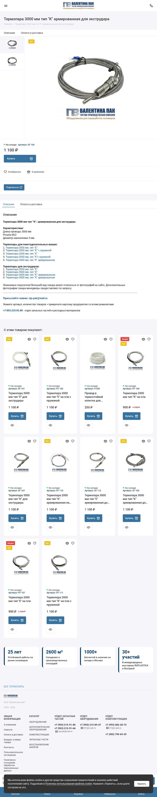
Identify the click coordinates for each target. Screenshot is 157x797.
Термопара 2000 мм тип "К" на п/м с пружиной (59, 601)
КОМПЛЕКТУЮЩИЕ (39, 734)
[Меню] (5, 5)
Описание (9, 32)
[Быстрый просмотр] (12, 425)
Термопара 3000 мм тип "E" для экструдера (19, 397)
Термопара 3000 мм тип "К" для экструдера (19, 499)
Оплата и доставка (32, 32)
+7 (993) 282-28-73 (115, 724)
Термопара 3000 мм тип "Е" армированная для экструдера (97, 499)
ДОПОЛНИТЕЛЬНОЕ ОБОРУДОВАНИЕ (39, 728)
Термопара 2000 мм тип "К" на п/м (134, 395)
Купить (15, 416)
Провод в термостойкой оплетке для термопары (94, 397)
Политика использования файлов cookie (68, 783)
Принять (141, 784)
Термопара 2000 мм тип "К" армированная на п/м (58, 499)
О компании (10, 724)
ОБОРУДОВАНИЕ (38, 722)
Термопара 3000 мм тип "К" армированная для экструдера (135, 499)
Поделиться (12, 187)
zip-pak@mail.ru (65, 731)
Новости (8, 729)
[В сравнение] (29, 339)
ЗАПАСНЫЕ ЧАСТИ (38, 739)
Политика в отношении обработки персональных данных (11, 765)
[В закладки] (35, 339)
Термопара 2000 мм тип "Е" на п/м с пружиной (59, 397)
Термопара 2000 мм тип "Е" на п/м (19, 599)
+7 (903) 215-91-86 (65, 724)
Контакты (9, 747)
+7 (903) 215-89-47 (90, 724)
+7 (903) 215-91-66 (65, 728)
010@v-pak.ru (115, 728)
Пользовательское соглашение (13, 753)
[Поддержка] (151, 5)
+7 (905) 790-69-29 (115, 734)
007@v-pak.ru (90, 728)
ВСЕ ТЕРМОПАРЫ (14, 686)
